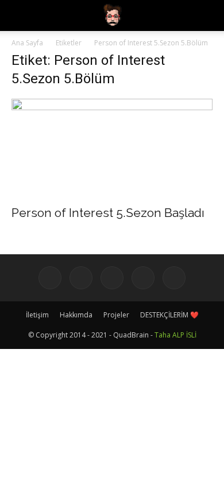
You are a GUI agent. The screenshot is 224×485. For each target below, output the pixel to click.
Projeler (116, 315)
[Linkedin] (112, 277)
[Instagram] (80, 277)
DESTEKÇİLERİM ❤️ (169, 315)
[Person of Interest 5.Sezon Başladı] (112, 148)
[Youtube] (174, 277)
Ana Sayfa (27, 43)
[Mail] (143, 277)
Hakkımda (76, 315)
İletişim (37, 315)
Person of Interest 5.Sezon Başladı (107, 212)
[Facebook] (49, 277)
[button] (208, 15)
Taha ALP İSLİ (175, 335)
